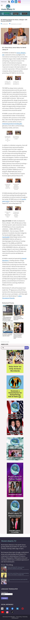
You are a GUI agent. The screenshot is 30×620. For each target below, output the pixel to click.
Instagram (19, 1)
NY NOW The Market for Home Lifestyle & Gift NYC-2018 (7, 334)
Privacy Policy (19, 616)
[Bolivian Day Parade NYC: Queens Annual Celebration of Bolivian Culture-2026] (4, 569)
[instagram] (7, 612)
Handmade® (5, 237)
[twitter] (2, 608)
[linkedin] (17, 608)
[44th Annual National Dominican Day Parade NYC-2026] (4, 581)
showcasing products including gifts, (12, 123)
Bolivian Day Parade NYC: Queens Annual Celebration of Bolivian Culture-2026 (15, 568)
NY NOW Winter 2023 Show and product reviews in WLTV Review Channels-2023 (19, 336)
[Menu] (2, 5)
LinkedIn (16, 1)
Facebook (12, 1)
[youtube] (2, 611)
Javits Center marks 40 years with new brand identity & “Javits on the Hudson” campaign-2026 (18, 574)
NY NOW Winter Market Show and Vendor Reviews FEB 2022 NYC (18, 318)
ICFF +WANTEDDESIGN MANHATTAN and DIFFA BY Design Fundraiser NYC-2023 (8, 318)
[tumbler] (7, 608)
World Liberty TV (6, 616)
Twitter (9, 1)
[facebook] (12, 608)
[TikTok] (12, 612)
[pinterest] (22, 608)
